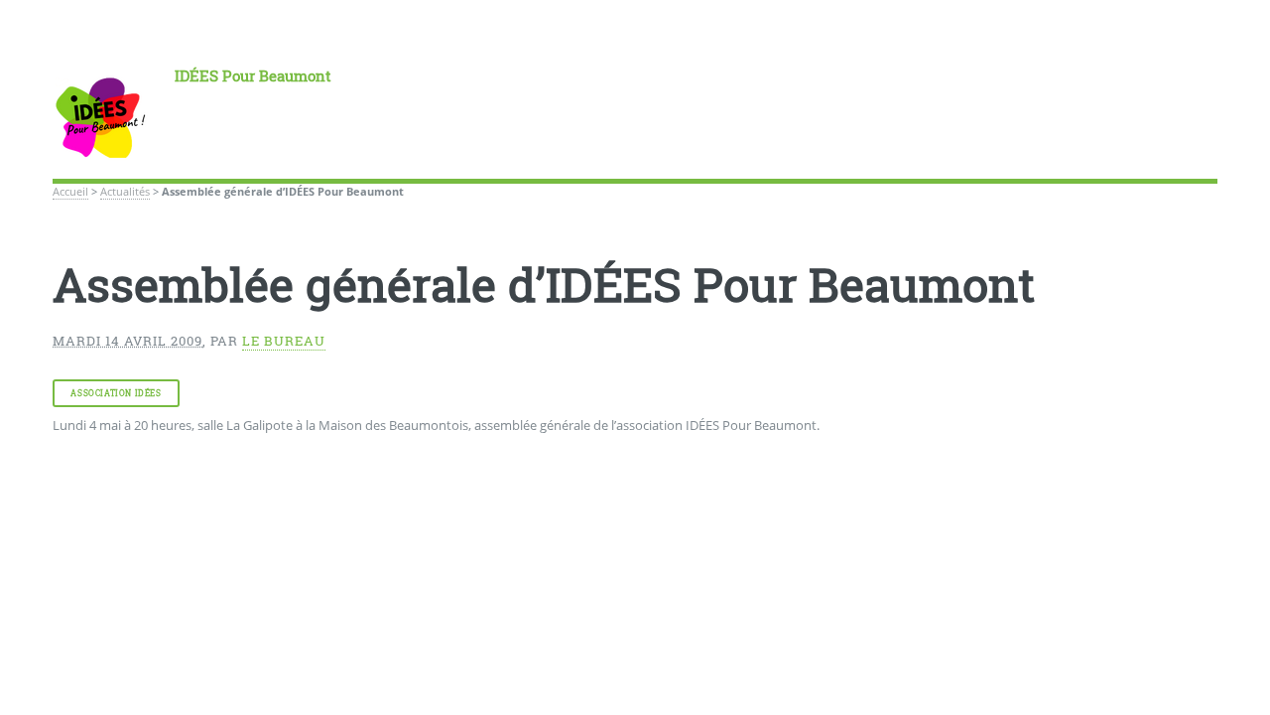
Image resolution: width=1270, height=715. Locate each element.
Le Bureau (283, 341)
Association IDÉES (115, 393)
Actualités (125, 192)
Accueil (70, 192)
